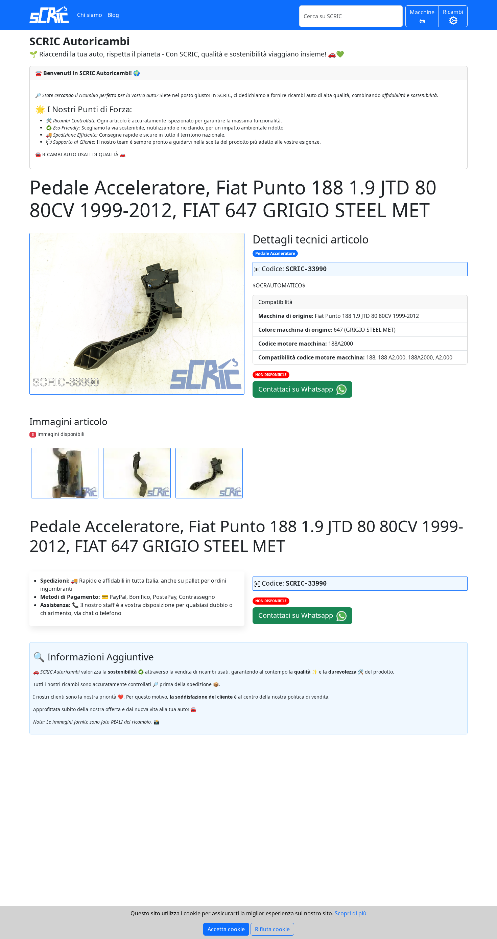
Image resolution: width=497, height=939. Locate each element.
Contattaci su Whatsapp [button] (296, 389)
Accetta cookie (226, 929)
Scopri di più (350, 913)
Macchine (422, 12)
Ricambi (453, 12)
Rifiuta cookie (272, 929)
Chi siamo (89, 15)
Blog (113, 15)
